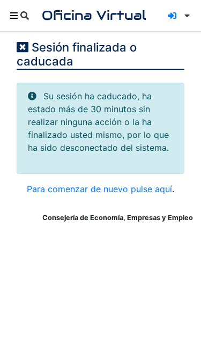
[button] (184, 15)
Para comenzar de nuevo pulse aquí (99, 189)
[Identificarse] (172, 15)
